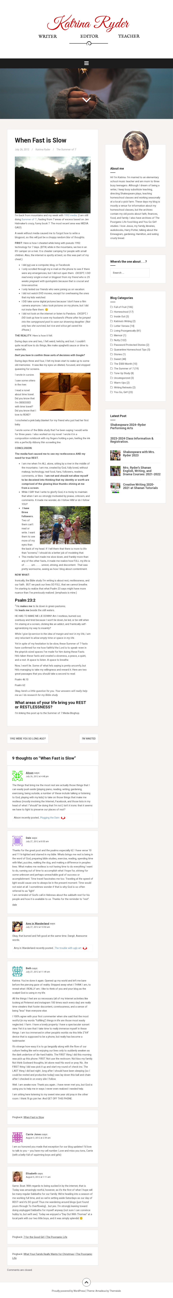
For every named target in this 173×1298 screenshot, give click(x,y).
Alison (29, 772)
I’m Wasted (89, 738)
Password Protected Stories (129, 344)
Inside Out (119, 316)
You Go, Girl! (121, 392)
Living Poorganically (125, 330)
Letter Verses (121, 325)
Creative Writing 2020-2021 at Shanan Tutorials (140, 486)
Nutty (117, 340)
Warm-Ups (120, 382)
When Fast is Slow (33, 1117)
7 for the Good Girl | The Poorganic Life (45, 1237)
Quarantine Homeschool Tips (130, 349)
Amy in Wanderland (37, 923)
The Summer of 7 (66, 149)
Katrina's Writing (123, 321)
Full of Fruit (120, 307)
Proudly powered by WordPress (68, 1291)
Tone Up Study (122, 373)
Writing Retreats (123, 387)
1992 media (70, 215)
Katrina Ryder (43, 149)
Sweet (117, 359)
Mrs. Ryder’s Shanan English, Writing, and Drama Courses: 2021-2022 (141, 471)
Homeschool (121, 311)
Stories (118, 354)
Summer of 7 (29, 219)
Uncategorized (122, 378)
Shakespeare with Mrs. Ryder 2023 (139, 453)
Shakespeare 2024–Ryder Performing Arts (128, 426)
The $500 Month (123, 363)
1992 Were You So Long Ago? (28, 738)
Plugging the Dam (49, 817)
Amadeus (100, 1291)
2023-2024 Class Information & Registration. (132, 440)
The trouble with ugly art (68, 948)
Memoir (118, 335)
